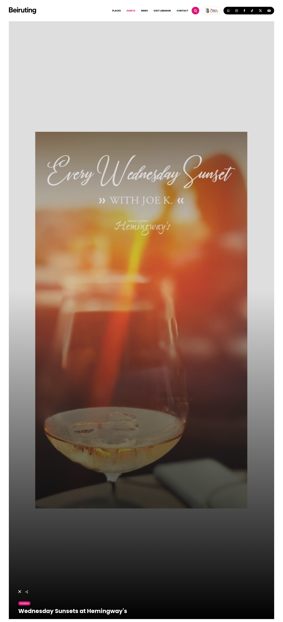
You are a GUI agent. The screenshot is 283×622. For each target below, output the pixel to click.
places (116, 10)
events (131, 10)
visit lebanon (162, 10)
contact (182, 10)
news (144, 10)
